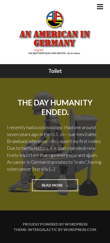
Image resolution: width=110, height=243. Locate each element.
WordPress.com (79, 229)
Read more (60, 187)
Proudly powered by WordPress (55, 224)
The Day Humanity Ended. (55, 107)
